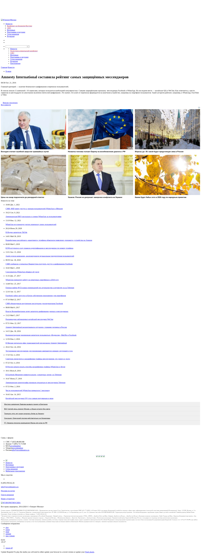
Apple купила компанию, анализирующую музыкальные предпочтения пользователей (40, 256)
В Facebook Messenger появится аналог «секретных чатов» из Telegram (34, 375)
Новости (9, 24)
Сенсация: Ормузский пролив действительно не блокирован (27, 418)
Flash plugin (89, 552)
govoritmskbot (15, 446)
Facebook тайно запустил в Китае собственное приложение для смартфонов (36, 296)
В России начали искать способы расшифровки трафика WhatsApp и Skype (35, 367)
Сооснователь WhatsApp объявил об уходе (22, 272)
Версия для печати (10, 103)
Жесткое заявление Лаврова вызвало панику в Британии (26, 404)
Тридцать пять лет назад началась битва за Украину (24, 413)
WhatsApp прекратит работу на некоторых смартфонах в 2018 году (32, 280)
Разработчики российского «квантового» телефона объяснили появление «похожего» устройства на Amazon (49, 240)
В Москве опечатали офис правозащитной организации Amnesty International (36, 343)
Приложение (15, 63)
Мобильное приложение (15, 471)
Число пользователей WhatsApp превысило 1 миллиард (28, 390)
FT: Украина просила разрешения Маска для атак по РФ (25, 423)
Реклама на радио (8, 491)
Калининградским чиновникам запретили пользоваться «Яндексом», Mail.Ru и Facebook (41, 335)
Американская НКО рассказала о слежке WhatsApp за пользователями (33, 217)
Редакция (10, 36)
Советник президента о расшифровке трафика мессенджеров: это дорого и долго (38, 359)
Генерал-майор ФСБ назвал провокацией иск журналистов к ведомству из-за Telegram (40, 288)
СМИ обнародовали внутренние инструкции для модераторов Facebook (34, 303)
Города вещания (7, 495)
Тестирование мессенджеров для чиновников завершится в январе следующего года (39, 351)
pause (8, 530)
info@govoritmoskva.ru (20, 450)
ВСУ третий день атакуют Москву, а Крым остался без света (27, 409)
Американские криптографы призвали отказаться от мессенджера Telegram (35, 383)
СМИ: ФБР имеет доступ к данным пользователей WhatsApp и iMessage (34, 209)
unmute (8, 534)
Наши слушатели (8, 499)
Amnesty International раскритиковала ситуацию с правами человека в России (36, 327)
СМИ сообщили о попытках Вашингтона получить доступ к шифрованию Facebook (39, 264)
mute (7, 532)
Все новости (6, 105)
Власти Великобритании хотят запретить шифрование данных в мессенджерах (37, 311)
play (7, 528)
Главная (4, 67)
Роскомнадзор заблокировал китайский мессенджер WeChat (29, 319)
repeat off (9, 548)
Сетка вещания (13, 34)
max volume (10, 536)
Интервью (11, 30)
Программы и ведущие (16, 32)
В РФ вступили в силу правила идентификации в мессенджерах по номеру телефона (39, 248)
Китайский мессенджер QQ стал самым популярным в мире (29, 398)
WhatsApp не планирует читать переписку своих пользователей (31, 224)
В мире (8, 71)
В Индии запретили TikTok (16, 232)
